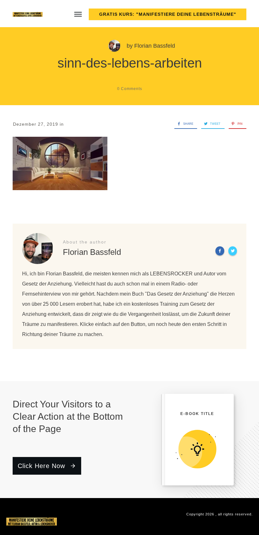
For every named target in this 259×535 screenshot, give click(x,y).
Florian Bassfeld (154, 46)
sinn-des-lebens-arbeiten (129, 63)
